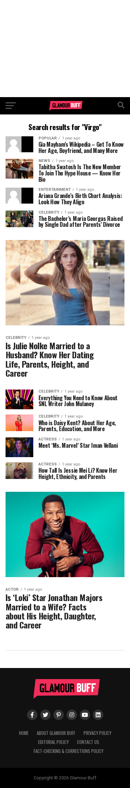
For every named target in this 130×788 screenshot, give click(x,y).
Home (23, 733)
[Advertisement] (65, 48)
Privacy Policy (97, 733)
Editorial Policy (53, 742)
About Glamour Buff (56, 733)
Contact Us (88, 742)
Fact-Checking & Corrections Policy (68, 751)
